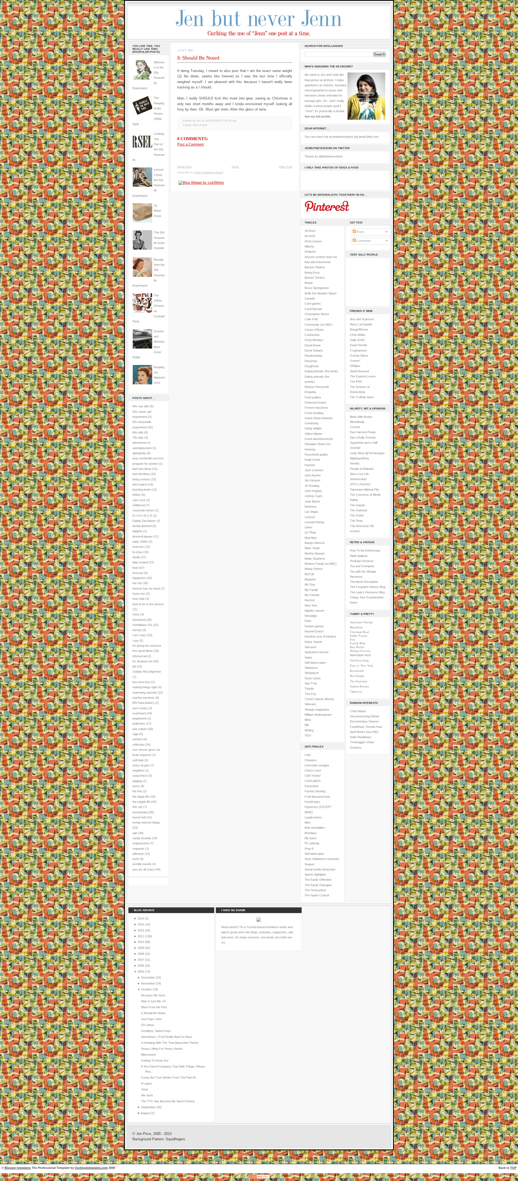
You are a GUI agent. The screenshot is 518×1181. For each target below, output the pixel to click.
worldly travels (141, 864)
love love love (141, 682)
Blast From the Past (154, 1007)
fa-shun (137, 552)
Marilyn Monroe (315, 543)
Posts (360, 231)
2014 (141, 918)
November (148, 983)
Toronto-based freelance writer (267, 927)
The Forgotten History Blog (367, 586)
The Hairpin (357, 505)
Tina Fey (310, 693)
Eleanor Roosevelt (317, 386)
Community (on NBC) (319, 324)
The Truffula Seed (361, 397)
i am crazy (139, 635)
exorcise (138, 546)
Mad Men (311, 537)
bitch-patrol (139, 484)
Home (235, 166)
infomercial (139, 656)
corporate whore (143, 510)
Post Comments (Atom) (209, 172)
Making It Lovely (360, 651)
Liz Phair (310, 532)
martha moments (143, 697)
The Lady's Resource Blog (367, 592)
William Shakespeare (318, 714)
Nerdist (354, 463)
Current (355, 427)
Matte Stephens (315, 558)
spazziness (140, 775)
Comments (363, 240)
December (148, 977)
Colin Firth (311, 319)
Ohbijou (355, 365)
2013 (141, 924)
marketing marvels (144, 692)
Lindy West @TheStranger (367, 453)
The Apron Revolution (364, 581)
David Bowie (313, 345)
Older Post (285, 166)
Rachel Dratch (314, 631)
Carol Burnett (313, 309)
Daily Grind (357, 340)
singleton (138, 770)
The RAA (356, 381)
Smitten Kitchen (359, 686)
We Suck (147, 1095)
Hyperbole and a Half (363, 442)
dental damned (142, 526)
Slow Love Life (359, 474)
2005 (141, 971)
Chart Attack (358, 711)
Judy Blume (312, 501)
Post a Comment (190, 144)
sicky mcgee (140, 765)
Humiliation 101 (142, 624)
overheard (139, 713)
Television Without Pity (364, 489)
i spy (135, 640)
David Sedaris (314, 350)
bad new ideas (141, 468)
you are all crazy (143, 869)
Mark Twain (312, 548)
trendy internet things (146, 822)
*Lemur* (355, 360)
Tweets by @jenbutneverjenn (324, 156)
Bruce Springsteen (317, 288)
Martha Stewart (315, 553)
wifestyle (138, 853)
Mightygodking (359, 458)
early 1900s (140, 541)
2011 (141, 936)
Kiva (369, 732)
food (135, 567)
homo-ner (138, 593)
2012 (141, 930)
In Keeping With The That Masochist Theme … (171, 1042)
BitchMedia (357, 421)
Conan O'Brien (314, 329)
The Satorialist (358, 681)
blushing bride (141, 489)
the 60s (137, 791)
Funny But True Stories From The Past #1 (168, 1077)
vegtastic (138, 848)
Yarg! (144, 1089)
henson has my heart (146, 588)
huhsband (138, 619)
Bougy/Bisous (359, 329)
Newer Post (184, 166)
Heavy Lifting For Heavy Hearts (162, 1048)
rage (135, 734)
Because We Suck (153, 995)
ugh (134, 833)
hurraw (137, 630)
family (136, 557)
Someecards (358, 479)
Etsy (352, 639)
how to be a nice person (148, 604)
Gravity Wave (359, 355)
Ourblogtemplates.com (91, 1167)
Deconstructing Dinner (364, 716)
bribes (136, 494)
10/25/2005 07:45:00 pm (220, 120)
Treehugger (357, 742)
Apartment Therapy (361, 622)
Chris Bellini (357, 334)
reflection (138, 744)
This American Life (362, 526)
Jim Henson (312, 480)
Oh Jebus (147, 1025)
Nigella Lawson (314, 610)
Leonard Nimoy (315, 522)
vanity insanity (141, 838)
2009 (141, 947)
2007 (141, 959)
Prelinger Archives (362, 561)
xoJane (355, 531)
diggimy (137, 531)
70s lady (138, 437)
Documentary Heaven (364, 721)
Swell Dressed (359, 371)
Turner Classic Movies (319, 699)
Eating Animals (314, 371)
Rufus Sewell (313, 641)
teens (136, 786)
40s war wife (140, 406)
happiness (139, 578)
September (148, 1107)
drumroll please (142, 536)
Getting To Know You (154, 1060)
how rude (138, 598)
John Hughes (313, 491)
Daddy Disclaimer (144, 520)
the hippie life (140, 796)
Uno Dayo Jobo (151, 1019)
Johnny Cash (313, 496)
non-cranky (140, 708)
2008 (141, 953)
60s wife (137, 432)
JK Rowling (312, 485)
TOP (513, 1167)
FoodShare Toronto (362, 726)
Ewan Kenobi (358, 345)
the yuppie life (141, 801)
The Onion (357, 515)
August (146, 1113)
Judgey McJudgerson (146, 671)
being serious (141, 479)
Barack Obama (315, 267)
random (137, 739)
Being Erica (312, 272)
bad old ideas (141, 474)
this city (137, 806)
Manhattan (360, 655)
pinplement (139, 718)
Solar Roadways (361, 737)
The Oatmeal (358, 510)
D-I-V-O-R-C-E (142, 515)
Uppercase (356, 691)
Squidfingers (175, 1139)
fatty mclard (140, 562)
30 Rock (310, 230)
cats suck (138, 500)
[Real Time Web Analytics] (259, 1178)
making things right (144, 687)
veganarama (140, 843)
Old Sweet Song (359, 660)
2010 (141, 942)
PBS (375, 732)
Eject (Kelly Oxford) (363, 437)
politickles (138, 723)
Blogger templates (18, 1167)
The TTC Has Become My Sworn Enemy (168, 1101)
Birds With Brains (361, 416)
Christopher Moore (317, 314)
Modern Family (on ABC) (321, 563)
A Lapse (146, 1083)
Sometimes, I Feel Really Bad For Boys (166, 1036)
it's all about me (142, 661)
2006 (141, 965)
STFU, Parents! (360, 484)
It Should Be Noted (198, 58)
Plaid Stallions (359, 555)
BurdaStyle (356, 627)
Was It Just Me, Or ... (155, 1001)
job (134, 666)
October (147, 989)
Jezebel (355, 447)
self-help (138, 760)
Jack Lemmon (314, 470)
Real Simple (357, 676)
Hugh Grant (312, 459)
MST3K (309, 574)
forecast (137, 572)
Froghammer (358, 350)
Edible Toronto (358, 636)
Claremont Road (359, 632)
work (135, 858)
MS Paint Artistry (143, 702)
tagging (137, 781)
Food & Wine (358, 643)
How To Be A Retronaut (365, 550)
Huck (135, 614)
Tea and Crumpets (362, 566)
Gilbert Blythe (313, 433)
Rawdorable (357, 671)
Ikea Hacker (357, 647)
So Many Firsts (157, 211)
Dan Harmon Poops (363, 432)
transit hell (139, 817)
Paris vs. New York (361, 665)
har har (137, 583)
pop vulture (139, 729)
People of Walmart (362, 468)
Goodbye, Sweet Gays (156, 1030)
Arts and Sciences (362, 319)
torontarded (140, 812)
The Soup (356, 520)
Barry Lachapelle (361, 324)
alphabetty (139, 453)
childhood (138, 505)
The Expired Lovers (363, 376)
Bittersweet (148, 1054)
